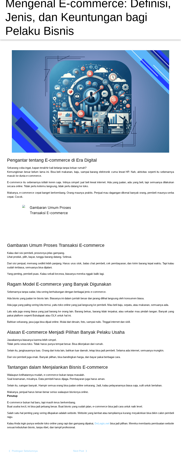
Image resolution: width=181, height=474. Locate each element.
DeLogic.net (102, 423)
